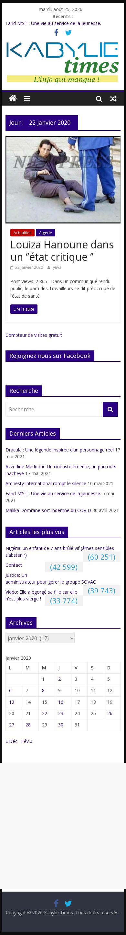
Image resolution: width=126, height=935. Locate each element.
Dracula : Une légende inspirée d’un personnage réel (59, 450)
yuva (57, 267)
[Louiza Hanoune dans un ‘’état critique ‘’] (63, 139)
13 (11, 702)
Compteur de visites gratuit (33, 335)
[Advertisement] (63, 826)
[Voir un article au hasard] (113, 98)
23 (60, 713)
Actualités (22, 232)
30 (60, 725)
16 (60, 702)
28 (28, 725)
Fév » (26, 741)
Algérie (45, 232)
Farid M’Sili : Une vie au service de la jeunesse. (53, 24)
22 (44, 713)
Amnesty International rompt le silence (45, 483)
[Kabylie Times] (12, 99)
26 (109, 713)
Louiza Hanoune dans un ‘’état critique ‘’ (62, 250)
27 (11, 725)
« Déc (11, 741)
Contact (13, 565)
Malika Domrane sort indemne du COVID (48, 510)
